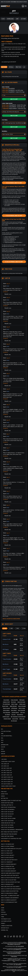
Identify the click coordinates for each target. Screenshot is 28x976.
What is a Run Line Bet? (7, 857)
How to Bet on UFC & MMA (8, 818)
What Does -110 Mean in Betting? (10, 895)
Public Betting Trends (7, 836)
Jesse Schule (15, 718)
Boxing (3, 751)
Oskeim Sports (6, 716)
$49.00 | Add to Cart (14, 183)
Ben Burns (5, 644)
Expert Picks (4, 794)
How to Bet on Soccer (7, 814)
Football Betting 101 (7, 805)
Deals (2, 910)
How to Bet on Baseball (8, 809)
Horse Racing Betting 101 (8, 823)
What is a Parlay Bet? (7, 853)
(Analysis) (5, 291)
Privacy (3, 923)
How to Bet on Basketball (8, 807)
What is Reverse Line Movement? (10, 897)
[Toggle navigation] (26, 6)
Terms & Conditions (6, 925)
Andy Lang (21, 718)
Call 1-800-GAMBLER (20, 946)
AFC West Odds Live (6, 775)
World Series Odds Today (8, 786)
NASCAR (3, 753)
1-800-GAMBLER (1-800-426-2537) (17, 944)
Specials (3, 912)
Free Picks (4, 791)
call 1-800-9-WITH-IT (17, 952)
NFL (20, 614)
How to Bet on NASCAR (7, 827)
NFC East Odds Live (6, 768)
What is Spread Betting (7, 866)
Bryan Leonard (6, 708)
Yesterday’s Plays (6, 919)
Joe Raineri (7, 714)
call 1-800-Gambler (17, 964)
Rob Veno (22, 712)
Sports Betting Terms (7, 802)
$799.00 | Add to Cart (14, 261)
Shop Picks (4, 914)
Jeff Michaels (14, 708)
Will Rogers (6, 649)
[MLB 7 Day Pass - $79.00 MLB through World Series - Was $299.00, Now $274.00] (14, 134)
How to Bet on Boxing (7, 820)
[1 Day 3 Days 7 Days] (14, 95)
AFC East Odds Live (6, 770)
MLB (2, 740)
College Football (6, 731)
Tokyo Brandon (7, 659)
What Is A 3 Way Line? (6, 850)
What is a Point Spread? (7, 846)
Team (2, 916)
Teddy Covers (22, 704)
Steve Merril (14, 710)
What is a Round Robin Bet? (8, 864)
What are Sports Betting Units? (10, 875)
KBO (2, 742)
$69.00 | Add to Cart (14, 215)
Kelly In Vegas (22, 708)
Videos (3, 796)
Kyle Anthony (20, 714)
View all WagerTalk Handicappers (11, 618)
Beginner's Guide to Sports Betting (11, 800)
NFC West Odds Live (6, 772)
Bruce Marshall (21, 710)
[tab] (4, 67)
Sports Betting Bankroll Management (12, 829)
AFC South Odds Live (6, 783)
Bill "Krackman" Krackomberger (18, 716)
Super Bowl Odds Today (8, 761)
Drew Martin (6, 700)
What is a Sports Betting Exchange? (11, 888)
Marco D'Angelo (22, 706)
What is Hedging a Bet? (7, 884)
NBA (2, 733)
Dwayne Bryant (7, 718)
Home (2, 907)
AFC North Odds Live (7, 779)
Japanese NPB (4, 744)
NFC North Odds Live (7, 777)
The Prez (13, 714)
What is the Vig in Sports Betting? (10, 882)
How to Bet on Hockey (7, 811)
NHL (2, 738)
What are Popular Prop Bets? (9, 859)
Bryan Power (5, 706)
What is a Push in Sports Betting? (10, 877)
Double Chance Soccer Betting (9, 891)
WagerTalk (14, 969)
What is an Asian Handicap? (8, 871)
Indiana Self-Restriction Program (14, 953)
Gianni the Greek (21, 702)
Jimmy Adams (6, 710)
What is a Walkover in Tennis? (9, 893)
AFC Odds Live (5, 766)
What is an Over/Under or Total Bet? (11, 848)
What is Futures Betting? (8, 868)
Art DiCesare (14, 720)
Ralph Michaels (13, 706)
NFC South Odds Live (7, 781)
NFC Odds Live (5, 763)
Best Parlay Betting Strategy (9, 831)
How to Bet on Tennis (7, 825)
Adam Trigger (6, 669)
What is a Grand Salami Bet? (9, 900)
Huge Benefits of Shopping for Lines (11, 838)
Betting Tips (4, 798)
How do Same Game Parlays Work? (10, 873)
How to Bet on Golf (6, 816)
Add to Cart (14, 99)
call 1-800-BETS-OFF (17, 949)
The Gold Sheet (7, 689)
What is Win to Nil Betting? (8, 880)
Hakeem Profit (6, 639)
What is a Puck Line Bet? (7, 855)
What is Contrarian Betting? (9, 902)
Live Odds (4, 759)
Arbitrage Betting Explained (9, 834)
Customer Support (6, 921)
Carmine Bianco (15, 712)
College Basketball (6, 735)
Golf (2, 749)
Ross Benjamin (6, 712)
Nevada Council (6, 960)
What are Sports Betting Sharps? (10, 886)
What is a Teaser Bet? (7, 862)
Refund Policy (5, 928)
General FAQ (4, 930)
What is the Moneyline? (7, 844)
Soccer (3, 747)
